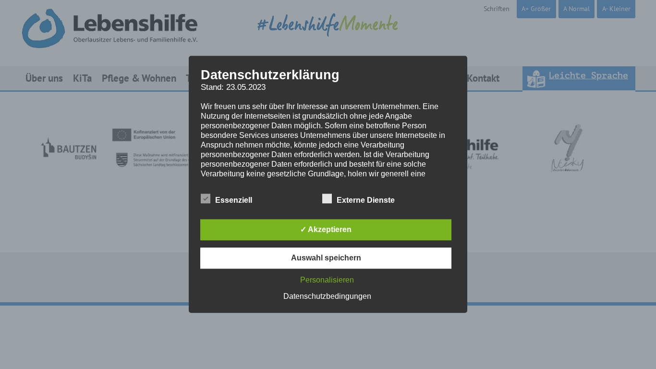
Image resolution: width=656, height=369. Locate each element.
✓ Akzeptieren (326, 230)
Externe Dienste (366, 201)
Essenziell (233, 201)
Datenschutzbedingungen (327, 297)
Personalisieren (327, 280)
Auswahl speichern (326, 258)
